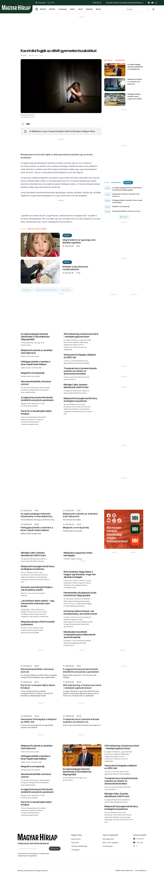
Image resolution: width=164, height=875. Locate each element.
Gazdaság (62, 9)
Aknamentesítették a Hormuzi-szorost (126, 211)
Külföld (52, 9)
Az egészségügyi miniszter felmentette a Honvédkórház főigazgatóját (135, 67)
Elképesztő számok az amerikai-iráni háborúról (134, 81)
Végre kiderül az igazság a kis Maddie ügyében (79, 241)
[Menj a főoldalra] (16, 7)
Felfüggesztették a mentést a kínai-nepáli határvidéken (134, 96)
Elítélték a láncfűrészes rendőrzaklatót (75, 268)
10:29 (108, 188)
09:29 (107, 211)
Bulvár (98, 9)
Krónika (111, 73)
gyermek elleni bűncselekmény (46, 290)
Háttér (72, 9)
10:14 (107, 194)
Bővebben (124, 217)
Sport (80, 9)
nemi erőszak (66, 290)
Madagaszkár (27, 290)
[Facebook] (149, 3)
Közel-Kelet (112, 88)
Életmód (89, 9)
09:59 (107, 201)
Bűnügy (67, 235)
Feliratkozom (55, 848)
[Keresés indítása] (148, 9)
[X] (156, 3)
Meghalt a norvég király (120, 206)
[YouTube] (152, 3)
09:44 (107, 207)
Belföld (43, 9)
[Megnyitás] (36, 9)
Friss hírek (41, 3)
